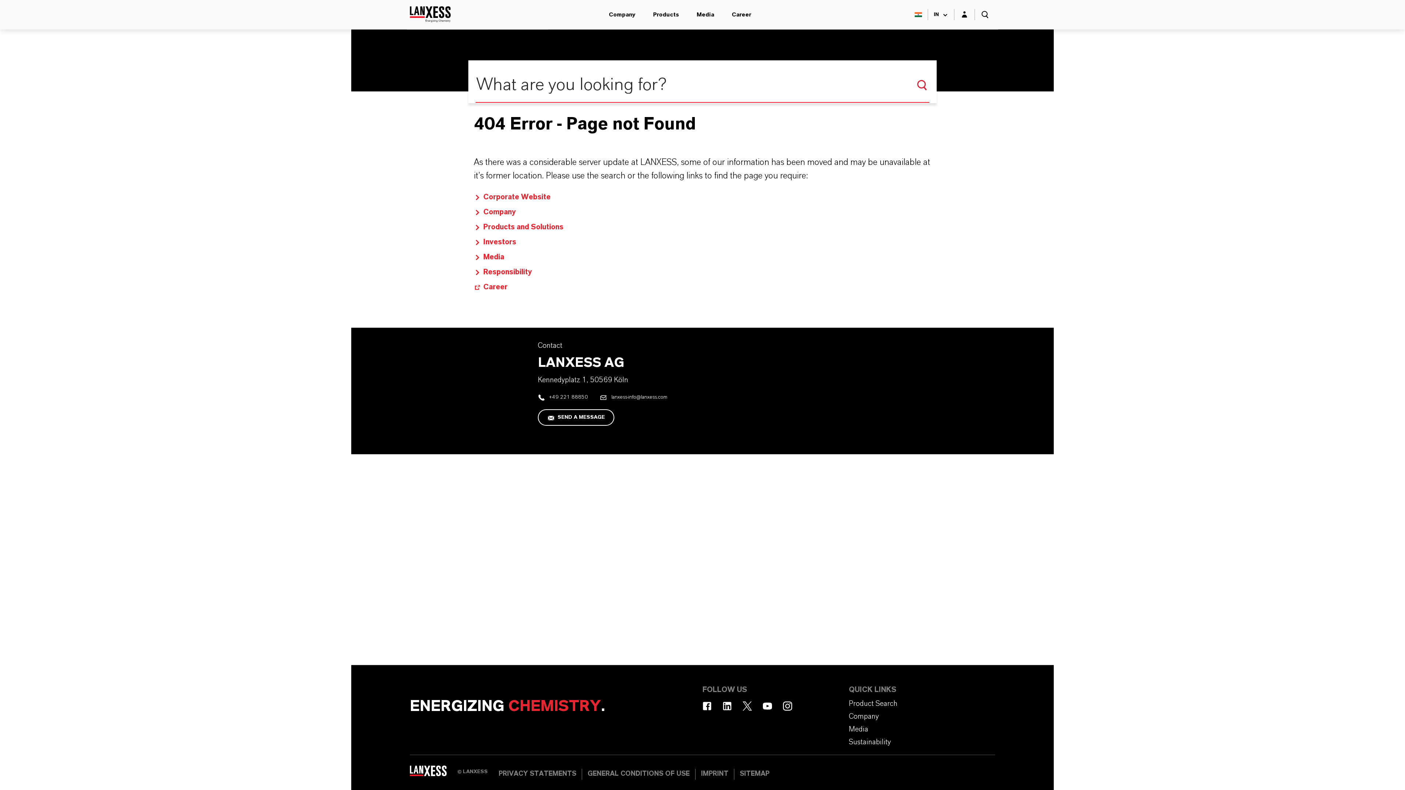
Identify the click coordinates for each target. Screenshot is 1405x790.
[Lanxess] (433, 773)
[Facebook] (707, 706)
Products (666, 15)
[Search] (922, 85)
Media (705, 15)
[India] (918, 14)
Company (622, 15)
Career (741, 15)
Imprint (714, 774)
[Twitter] (747, 706)
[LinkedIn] (727, 706)
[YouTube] (767, 706)
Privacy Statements (537, 774)
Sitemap (754, 774)
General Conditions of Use (639, 774)
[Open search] (985, 14)
